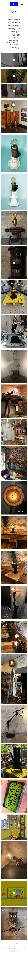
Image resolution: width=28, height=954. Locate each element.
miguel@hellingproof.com (14, 951)
